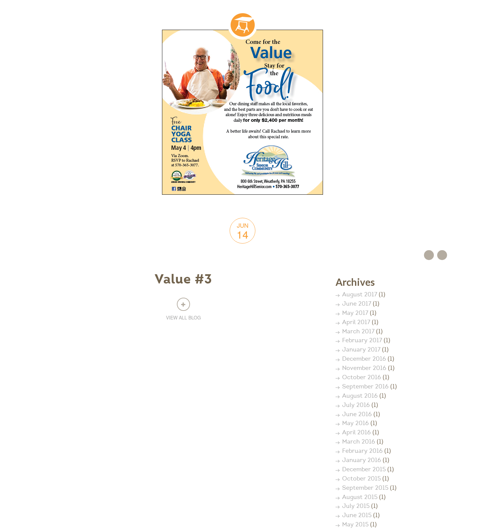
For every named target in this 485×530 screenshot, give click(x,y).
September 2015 (365, 488)
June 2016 (357, 415)
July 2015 (356, 507)
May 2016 (355, 424)
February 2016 (362, 451)
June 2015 (357, 516)
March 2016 (358, 442)
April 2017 (356, 323)
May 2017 (355, 313)
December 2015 (364, 470)
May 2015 (355, 525)
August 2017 (359, 295)
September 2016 (365, 387)
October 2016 (361, 378)
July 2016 (356, 406)
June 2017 (356, 304)
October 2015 (361, 479)
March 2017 (358, 332)
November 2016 (364, 369)
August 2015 (359, 498)
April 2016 (356, 433)
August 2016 (360, 396)
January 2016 (361, 461)
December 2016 (364, 359)
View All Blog (183, 317)
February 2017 (362, 341)
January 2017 (361, 350)
